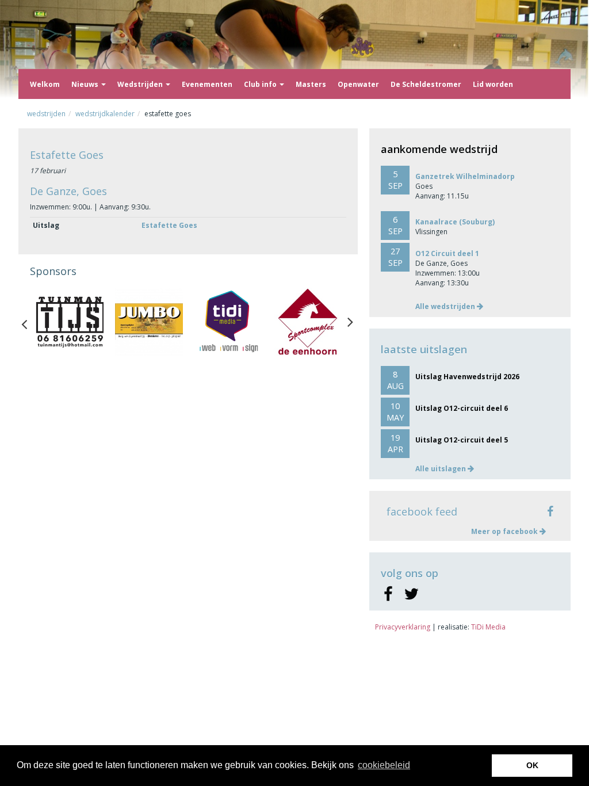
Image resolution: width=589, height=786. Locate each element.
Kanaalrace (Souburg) (455, 222)
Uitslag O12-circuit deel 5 (461, 440)
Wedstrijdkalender (105, 114)
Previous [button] (30, 321)
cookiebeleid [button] (384, 765)
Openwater (358, 84)
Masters (311, 84)
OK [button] (532, 765)
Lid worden (493, 84)
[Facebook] (388, 594)
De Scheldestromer (426, 84)
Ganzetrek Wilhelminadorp (465, 176)
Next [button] (350, 321)
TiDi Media (488, 627)
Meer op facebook (505, 531)
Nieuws (85, 84)
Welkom (45, 84)
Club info (261, 84)
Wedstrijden (141, 84)
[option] (70, 322)
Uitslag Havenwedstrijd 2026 (467, 376)
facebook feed (422, 511)
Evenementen (207, 84)
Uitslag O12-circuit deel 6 (461, 408)
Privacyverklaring (402, 627)
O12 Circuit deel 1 (447, 253)
